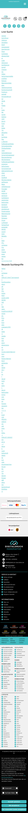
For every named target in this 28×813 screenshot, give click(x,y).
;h (2, 334)
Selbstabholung (6, 153)
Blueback (6, 682)
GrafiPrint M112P (6, 311)
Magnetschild (5, 214)
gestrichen (4, 200)
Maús (3, 184)
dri (2, 401)
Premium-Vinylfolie (8, 653)
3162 (3, 173)
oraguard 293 (6, 327)
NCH (3, 361)
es (2, 347)
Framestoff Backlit (21, 655)
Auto (3, 110)
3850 (18, 696)
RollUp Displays (20, 681)
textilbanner (5, 65)
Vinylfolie (6, 744)
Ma (2, 112)
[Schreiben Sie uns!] (9, 26)
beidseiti (4, 205)
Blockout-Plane (7, 670)
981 (2, 135)
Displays (18, 725)
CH (23, 751)
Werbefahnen (20, 666)
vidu (2, 462)
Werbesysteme (6, 180)
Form (5, 738)
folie (4, 708)
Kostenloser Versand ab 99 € (14, 1)
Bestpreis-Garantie (9, 594)
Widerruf (3, 643)
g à (2, 471)
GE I (2, 370)
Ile (2, 458)
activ (3, 386)
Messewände (19, 685)
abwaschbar (5, 56)
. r (2, 435)
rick (2, 417)
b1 (2, 103)
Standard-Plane (7, 666)
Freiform (4, 92)
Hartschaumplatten (21, 674)
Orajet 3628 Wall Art (8, 352)
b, (2, 449)
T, (1, 280)
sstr (2, 426)
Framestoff (19, 653)
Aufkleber (4, 54)
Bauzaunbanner (6, 157)
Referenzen (7, 614)
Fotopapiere (6, 676)
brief (3, 415)
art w (3, 442)
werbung (4, 196)
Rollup (5, 717)
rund (3, 451)
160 (2, 302)
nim (2, 397)
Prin (2, 318)
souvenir (4, 406)
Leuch (3, 232)
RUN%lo (4, 489)
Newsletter (7, 582)
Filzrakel (4, 189)
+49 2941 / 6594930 (11, 559)
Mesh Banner (20, 744)
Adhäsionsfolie (7, 702)
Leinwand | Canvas (21, 651)
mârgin (3, 422)
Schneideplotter (6, 146)
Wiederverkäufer (8, 589)
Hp (2, 72)
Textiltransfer (6, 657)
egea (3, 254)
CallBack (6, 580)
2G (2, 424)
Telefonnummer (6, 88)
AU (20, 751)
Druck (5, 731)
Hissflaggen (19, 662)
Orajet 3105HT (20, 737)
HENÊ (3, 191)
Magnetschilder (6, 83)
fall (2, 289)
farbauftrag (5, 225)
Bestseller (6, 619)
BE (14, 753)
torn (2, 354)
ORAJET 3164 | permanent (10, 278)
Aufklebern (5, 198)
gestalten (4, 43)
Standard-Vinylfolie (8, 651)
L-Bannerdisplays (20, 683)
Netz (18, 721)
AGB (11, 639)
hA (2, 275)
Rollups (3, 81)
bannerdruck (5, 487)
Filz (2, 247)
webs (3, 332)
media (3, 336)
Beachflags (19, 664)
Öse (17, 746)
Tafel (3, 151)
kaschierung (5, 49)
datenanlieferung (7, 171)
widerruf (4, 193)
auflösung (4, 182)
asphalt (3, 94)
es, (2, 374)
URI (2, 320)
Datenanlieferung (9, 607)
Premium (6, 742)
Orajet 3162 (19, 740)
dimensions (5, 345)
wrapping (4, 164)
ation (3, 483)
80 (2, 365)
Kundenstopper (20, 688)
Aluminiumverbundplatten (21, 671)
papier (3, 256)
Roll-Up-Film (6, 680)
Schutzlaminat (6, 169)
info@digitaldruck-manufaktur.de (14, 562)
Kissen (3, 478)
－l (2, 444)
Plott (18, 719)
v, (1, 271)
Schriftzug (4, 38)
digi (2, 341)
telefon (3, 117)
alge (2, 85)
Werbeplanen (5, 160)
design (3, 476)
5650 (3, 368)
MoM (3, 45)
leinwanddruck (6, 97)
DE (19, 751)
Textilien (18, 727)
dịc (2, 316)
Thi (2, 130)
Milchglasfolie (20, 716)
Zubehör (6, 661)
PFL (2, 243)
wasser (3, 36)
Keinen (3, 404)
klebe (3, 128)
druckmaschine (6, 465)
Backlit (5, 678)
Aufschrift (4, 453)
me (2, 485)
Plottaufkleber (6, 148)
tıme (2, 399)
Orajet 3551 (19, 738)
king (2, 323)
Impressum (4, 639)
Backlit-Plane (6, 672)
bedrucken (4, 202)
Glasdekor (19, 717)
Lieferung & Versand (9, 584)
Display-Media (7, 684)
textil (18, 714)
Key (2, 338)
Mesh (18, 698)
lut (2, 99)
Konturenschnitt (6, 90)
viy (2, 350)
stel (2, 126)
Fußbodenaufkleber (7, 162)
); (1, 238)
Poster (5, 725)
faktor (3, 269)
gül (2, 383)
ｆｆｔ (3, 410)
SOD (3, 234)
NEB (2, 241)
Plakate (18, 729)
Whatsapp (23, 26)
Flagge (3, 252)
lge (2, 408)
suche (3, 115)
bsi (2, 259)
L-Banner (4, 142)
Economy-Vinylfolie (8, 649)
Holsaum (4, 218)
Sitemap (12, 641)
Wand (18, 735)
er (2, 58)
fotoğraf (4, 178)
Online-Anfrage (8, 577)
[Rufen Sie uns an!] (5, 26)
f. (1, 388)
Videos (5, 617)
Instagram (18, 26)
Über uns (6, 602)
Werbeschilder (7, 737)
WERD (3, 229)
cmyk (3, 175)
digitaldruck (6, 723)
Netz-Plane (6, 668)
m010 (3, 314)
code (3, 61)
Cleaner (4, 70)
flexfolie (4, 216)
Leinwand (19, 702)
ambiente (4, 363)
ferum (3, 467)
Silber (3, 74)
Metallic (4, 236)
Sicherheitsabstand (7, 155)
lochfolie (4, 137)
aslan (3, 250)
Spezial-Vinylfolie (7, 655)
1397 (2, 119)
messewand (5, 47)
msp (2, 356)
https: (3, 433)
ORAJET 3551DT (6, 438)
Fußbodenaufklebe (7, 144)
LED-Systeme (20, 690)
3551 (5, 727)
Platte (3, 106)
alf (2, 287)
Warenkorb (25, 19)
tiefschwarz (5, 166)
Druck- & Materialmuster (11, 592)
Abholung (4, 63)
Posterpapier (5, 211)
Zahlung (4, 40)
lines (3, 429)
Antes (3, 293)
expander (4, 227)
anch (3, 343)
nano (3, 309)
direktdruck (5, 209)
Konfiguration (6, 282)
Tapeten (5, 686)
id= (2, 440)
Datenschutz (5, 641)
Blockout (19, 712)
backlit (5, 740)
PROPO (3, 419)
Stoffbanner (19, 733)
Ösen (3, 52)
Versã (3, 379)
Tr (2, 492)
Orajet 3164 (19, 742)
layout (3, 67)
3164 (18, 706)
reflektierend (5, 187)
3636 (3, 101)
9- (2, 431)
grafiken (4, 79)
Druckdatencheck (9, 587)
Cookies (21, 643)
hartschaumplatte (7, 76)
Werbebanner (7, 735)
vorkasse (4, 245)
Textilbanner (19, 649)
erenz (3, 395)
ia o (2, 460)
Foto (5, 729)
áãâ (2, 480)
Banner (5, 716)
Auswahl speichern (14, 802)
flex (2, 139)
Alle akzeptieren (14, 806)
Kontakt (6, 605)
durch (3, 121)
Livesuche (22, 639)
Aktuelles (6, 612)
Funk (3, 124)
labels (3, 456)
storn (3, 284)
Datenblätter (7, 609)
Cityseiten (22, 641)
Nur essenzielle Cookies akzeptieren (14, 809)
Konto (20, 19)
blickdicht (4, 207)
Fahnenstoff (19, 657)
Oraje (3, 220)
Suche (15, 19)
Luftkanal (4, 223)
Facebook (14, 26)
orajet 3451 (5, 298)
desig (3, 447)
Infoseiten (13, 643)
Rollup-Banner (6, 359)
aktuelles (4, 133)
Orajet (5, 710)
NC (2, 469)
